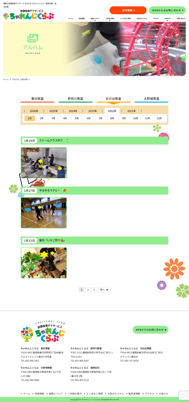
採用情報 (127, 10)
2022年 (112, 111)
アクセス (156, 18)
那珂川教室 (75, 98)
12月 (159, 118)
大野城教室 (151, 98)
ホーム (70, 18)
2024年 (73, 111)
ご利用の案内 (109, 18)
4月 (65, 118)
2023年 (92, 111)
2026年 (34, 111)
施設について (95, 18)
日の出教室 (113, 98)
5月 (77, 118)
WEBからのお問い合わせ (166, 10)
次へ (102, 289)
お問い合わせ (181, 18)
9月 (124, 118)
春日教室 (37, 98)
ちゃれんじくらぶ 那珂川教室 (86, 348)
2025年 (53, 111)
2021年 (131, 111)
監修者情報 (134, 393)
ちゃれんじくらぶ (89, 399)
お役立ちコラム (142, 18)
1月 (30, 118)
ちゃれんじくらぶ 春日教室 (35, 348)
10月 (135, 118)
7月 (100, 118)
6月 (89, 118)
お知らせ (168, 18)
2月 (41, 118)
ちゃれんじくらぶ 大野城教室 (36, 367)
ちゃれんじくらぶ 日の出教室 (135, 348)
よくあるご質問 (125, 18)
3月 (53, 118)
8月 (112, 118)
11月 (147, 118)
